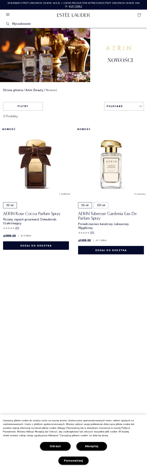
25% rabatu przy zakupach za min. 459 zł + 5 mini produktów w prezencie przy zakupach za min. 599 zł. (73, 5)
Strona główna (13, 90)
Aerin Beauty (34, 90)
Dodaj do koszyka (36, 245)
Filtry (23, 106)
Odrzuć (55, 446)
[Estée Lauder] (73, 14)
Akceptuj (91, 446)
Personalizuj (73, 461)
